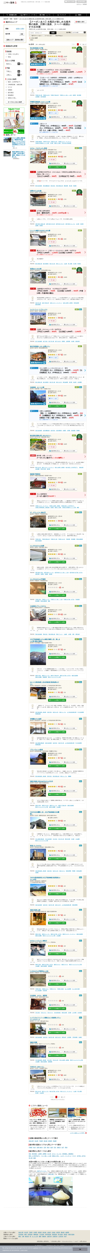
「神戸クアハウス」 (41, 1171)
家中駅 (70, 382)
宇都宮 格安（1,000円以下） (68, 505)
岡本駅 (52, 507)
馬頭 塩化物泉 (38, 634)
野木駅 (79, 263)
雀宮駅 (74, 95)
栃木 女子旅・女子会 (54, 1091)
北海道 (53, 1232)
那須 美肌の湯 (59, 185)
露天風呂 (34, 1154)
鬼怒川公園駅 (38, 677)
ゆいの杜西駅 (38, 990)
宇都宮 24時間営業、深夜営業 (42, 507)
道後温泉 (54, 1234)
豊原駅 (74, 185)
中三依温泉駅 (81, 712)
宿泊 (30, 1154)
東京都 (45, 1141)
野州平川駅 (43, 469)
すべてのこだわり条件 (15, 102)
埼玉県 (36, 1141)
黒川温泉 (60, 1234)
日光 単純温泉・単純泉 (40, 1060)
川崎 (23, 1236)
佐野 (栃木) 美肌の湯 (40, 224)
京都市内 (55, 1236)
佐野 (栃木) (40, 1147)
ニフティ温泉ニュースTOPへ (77, 1133)
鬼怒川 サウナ (64, 964)
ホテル (54, 1154)
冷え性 (49, 1154)
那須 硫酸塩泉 (46, 185)
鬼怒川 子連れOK (55, 675)
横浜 (19, 1236)
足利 (45, 1147)
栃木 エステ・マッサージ (48, 467)
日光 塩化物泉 (48, 839)
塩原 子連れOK (45, 303)
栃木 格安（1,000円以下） (72, 467)
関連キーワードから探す (11, 1238)
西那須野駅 (38, 304)
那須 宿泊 (53, 185)
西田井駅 (77, 341)
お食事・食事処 (42, 1154)
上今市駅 (74, 1012)
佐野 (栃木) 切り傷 (50, 224)
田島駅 (46, 574)
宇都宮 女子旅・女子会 (69, 599)
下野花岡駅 (75, 1037)
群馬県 (50, 1141)
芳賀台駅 (45, 990)
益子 (63, 1147)
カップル (59, 1154)
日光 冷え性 (55, 1060)
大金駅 (65, 634)
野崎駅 (78, 430)
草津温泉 (20, 1234)
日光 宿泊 (55, 839)
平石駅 (51, 143)
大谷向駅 (80, 1012)
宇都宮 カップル (46, 599)
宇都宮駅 (68, 539)
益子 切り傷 (51, 341)
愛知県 (63, 1232)
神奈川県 (31, 1141)
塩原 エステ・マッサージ (56, 303)
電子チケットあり (36, 35)
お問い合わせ (83, 1241)
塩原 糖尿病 (59, 430)
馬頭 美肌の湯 (52, 634)
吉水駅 (77, 224)
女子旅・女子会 (81, 1156)
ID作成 (85, 4)
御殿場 (44, 1236)
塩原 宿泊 (53, 430)
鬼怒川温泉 (71, 1234)
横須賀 (27, 1236)
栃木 (34, 1147)
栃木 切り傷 (52, 382)
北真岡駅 (68, 341)
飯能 (40, 1236)
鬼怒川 (59, 1147)
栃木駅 (48, 469)
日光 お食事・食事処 (64, 1060)
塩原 (51, 1147)
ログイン (79, 4)
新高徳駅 (50, 966)
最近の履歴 (81, 1)
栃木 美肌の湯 (38, 263)
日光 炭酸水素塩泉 (39, 839)
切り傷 (30, 1158)
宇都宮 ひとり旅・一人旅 (66, 95)
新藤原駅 (45, 677)
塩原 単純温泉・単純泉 (40, 712)
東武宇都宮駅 (38, 540)
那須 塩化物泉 (38, 185)
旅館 (34, 1158)
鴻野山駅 (77, 634)
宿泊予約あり (59, 35)
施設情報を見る (55, 63)
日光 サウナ (50, 1012)
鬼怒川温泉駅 (75, 675)
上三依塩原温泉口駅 (71, 712)
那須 (48, 1147)
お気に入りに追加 (70, 63)
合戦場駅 (80, 382)
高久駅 (70, 185)
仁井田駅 (69, 1037)
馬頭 (66, 1147)
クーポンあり (48, 35)
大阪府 (49, 1232)
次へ (84, 44)
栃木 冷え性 (52, 263)
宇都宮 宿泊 (38, 539)
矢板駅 (64, 430)
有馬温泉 (30, 1234)
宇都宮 (30, 1147)
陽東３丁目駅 (57, 143)
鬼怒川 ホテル (57, 964)
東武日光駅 (67, 839)
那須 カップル (63, 776)
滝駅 (73, 634)
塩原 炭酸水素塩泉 (39, 743)
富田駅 (41, 225)
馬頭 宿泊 (45, 634)
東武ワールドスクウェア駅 (54, 677)
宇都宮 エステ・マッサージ (64, 141)
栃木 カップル (59, 263)
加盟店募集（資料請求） (43, 1241)
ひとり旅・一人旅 (46, 1156)
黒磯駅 (69, 776)
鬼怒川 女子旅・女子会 (65, 675)
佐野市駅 (37, 574)
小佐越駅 (58, 807)
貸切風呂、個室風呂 (67, 1154)
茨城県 (55, 1141)
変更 (22, 34)
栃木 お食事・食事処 (60, 467)
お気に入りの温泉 (69, 1)
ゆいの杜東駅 (68, 989)
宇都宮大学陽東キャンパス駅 (42, 143)
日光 (55, 1147)
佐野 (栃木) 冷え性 (60, 224)
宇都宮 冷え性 (46, 95)
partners (35, 1248)
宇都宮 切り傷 (38, 95)
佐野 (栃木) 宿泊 (39, 572)
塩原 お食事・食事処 (68, 303)
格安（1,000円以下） (35, 1156)
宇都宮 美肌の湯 (46, 539)
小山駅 (65, 263)
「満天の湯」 (51, 1174)
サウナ (74, 1156)
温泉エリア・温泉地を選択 (15, 39)
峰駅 (78, 507)
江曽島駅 (37, 96)
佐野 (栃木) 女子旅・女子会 (76, 572)
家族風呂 (11, 95)
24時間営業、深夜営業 (15, 84)
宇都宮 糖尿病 (38, 141)
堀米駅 (81, 224)
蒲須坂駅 (73, 430)
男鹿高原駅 (38, 713)
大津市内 (60, 1236)
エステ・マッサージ (65, 1156)
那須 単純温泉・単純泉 (40, 776)
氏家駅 (80, 1037)
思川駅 (74, 263)
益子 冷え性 (58, 341)
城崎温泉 (35, 1234)
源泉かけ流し (56, 1156)
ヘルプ (76, 1241)
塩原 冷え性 (55, 712)
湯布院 (65, 1234)
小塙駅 (69, 634)
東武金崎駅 (65, 382)
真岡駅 (63, 341)
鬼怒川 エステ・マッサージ (68, 934)
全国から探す (20, 28)
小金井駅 (42, 1093)
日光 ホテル (43, 1012)
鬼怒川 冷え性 (45, 805)
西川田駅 (79, 95)
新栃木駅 (81, 467)
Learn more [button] (23, 1250)
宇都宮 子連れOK (55, 95)
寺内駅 (72, 341)
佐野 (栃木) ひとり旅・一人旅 (62, 572)
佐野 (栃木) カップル (70, 224)
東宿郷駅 (73, 539)
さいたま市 (35, 1236)
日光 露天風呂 (57, 1012)
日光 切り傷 (61, 839)
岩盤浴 (10, 90)
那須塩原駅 (76, 303)
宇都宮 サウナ (53, 989)
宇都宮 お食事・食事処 (54, 505)
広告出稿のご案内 (55, 1241)
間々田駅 (70, 263)
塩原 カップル (62, 712)
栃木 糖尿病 (46, 263)
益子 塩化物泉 (38, 341)
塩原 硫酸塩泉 (46, 430)
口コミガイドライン (67, 1241)
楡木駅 (74, 382)
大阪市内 (49, 1236)
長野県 (58, 1232)
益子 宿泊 (45, 341)
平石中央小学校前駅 (66, 143)
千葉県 (41, 1141)
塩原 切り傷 (38, 303)
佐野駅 (36, 225)
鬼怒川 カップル (46, 675)
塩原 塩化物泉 (38, 430)
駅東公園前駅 (79, 539)
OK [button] (80, 1249)
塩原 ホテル (62, 871)
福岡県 (67, 1232)
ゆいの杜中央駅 (76, 989)
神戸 (65, 1236)
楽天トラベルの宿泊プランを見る (57, 167)
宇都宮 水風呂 (60, 989)
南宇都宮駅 (43, 96)
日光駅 (72, 839)
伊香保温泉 (48, 1234)
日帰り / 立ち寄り (13, 54)
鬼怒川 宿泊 (38, 675)
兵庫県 (35, 1232)
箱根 (25, 1234)
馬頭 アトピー (59, 634)
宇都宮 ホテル (45, 989)
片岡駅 (68, 430)
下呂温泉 (41, 1234)
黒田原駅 (66, 185)
